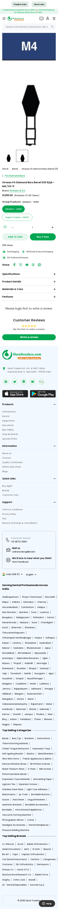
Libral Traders (33, 900)
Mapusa (17, 724)
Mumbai (23, 612)
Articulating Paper (42, 779)
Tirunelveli (15, 673)
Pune (33, 612)
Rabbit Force (41, 874)
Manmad (21, 709)
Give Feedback (20, 561)
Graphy (6, 879)
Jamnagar (41, 663)
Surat (34, 622)
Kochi (5, 627)
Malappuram (22, 617)
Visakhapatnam (10, 596)
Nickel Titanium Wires (13, 768)
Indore (13, 719)
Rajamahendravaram (28, 658)
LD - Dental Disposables (14, 884)
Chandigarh (47, 622)
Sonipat (20, 678)
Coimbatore (27, 607)
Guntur (20, 698)
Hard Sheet (18, 799)
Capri (15, 854)
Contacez (7, 864)
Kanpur (38, 637)
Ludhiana (44, 683)
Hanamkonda (9, 622)
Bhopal (32, 668)
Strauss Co (7, 869)
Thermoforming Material (15, 743)
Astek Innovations (11, 849)
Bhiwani (48, 719)
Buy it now (43, 236)
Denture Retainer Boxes (14, 763)
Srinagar (49, 688)
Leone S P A (23, 869)
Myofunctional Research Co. (17, 874)
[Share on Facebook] (14, 264)
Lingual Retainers (36, 799)
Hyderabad (45, 642)
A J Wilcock (8, 844)
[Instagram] (33, 265)
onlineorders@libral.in (23, 551)
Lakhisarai (36, 688)
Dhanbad (29, 627)
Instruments (43, 738)
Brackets (29, 738)
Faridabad (25, 719)
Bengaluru (7, 617)
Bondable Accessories (36, 804)
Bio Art (5, 854)
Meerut (6, 647)
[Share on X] (20, 264)
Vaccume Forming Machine (16, 814)
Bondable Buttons (40, 794)
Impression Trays (41, 748)
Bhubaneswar (34, 647)
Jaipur (47, 647)
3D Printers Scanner (40, 763)
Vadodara (18, 647)
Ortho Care (19, 879)
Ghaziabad (30, 642)
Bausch (47, 849)
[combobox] (29, 26)
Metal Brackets (45, 753)
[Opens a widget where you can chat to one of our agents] (47, 904)
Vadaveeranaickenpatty (14, 704)
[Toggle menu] (4, 18)
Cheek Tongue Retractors (15, 748)
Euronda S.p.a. (37, 884)
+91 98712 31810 (19, 541)
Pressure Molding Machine (15, 830)
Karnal (50, 617)
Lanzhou (17, 642)
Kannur (6, 714)
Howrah (17, 714)
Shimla (32, 709)
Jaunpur (28, 714)
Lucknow (44, 612)
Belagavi (19, 693)
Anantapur (7, 658)
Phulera (40, 714)
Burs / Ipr (16, 738)
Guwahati (7, 678)
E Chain (32, 768)
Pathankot (38, 617)
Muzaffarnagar (35, 678)
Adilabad (6, 693)
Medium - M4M (13, 208)
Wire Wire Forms (10, 758)
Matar (49, 704)
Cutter (30, 819)
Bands (5, 738)
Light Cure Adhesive (37, 789)
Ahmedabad (24, 653)
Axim (26, 849)
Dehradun (28, 602)
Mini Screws (45, 768)
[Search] (52, 27)
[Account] (48, 18)
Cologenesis (49, 859)
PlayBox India (20, 4)
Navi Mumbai (9, 612)
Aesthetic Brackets (12, 804)
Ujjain (45, 658)
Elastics (30, 753)
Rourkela (21, 668)
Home (5, 168)
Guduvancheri (34, 693)
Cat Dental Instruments (14, 859)
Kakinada (44, 709)
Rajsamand (37, 704)
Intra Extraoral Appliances (28, 809)
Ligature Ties (8, 784)
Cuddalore (21, 683)
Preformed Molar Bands (14, 774)
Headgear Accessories (13, 824)
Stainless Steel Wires (12, 789)
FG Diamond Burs (15, 175)
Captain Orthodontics (32, 854)
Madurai (24, 622)
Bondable (7, 809)
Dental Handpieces (38, 824)
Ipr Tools (23, 794)
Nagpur (6, 724)
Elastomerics (8, 794)
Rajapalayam (21, 688)
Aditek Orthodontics (37, 844)
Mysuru (6, 663)
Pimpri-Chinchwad (31, 596)
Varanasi (44, 668)
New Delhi (50, 596)
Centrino (34, 859)
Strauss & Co (17, 190)
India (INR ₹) (13, 574)
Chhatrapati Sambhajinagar (16, 637)
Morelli (32, 879)
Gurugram (39, 673)
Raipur (5, 602)
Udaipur (41, 607)
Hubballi (29, 663)
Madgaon (7, 683)
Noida (33, 683)
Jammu (6, 688)
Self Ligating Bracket (12, 753)
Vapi (4, 673)
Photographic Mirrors (13, 819)
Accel (20, 844)
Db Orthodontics (24, 864)
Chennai (41, 602)
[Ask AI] (41, 18)
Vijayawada (40, 653)
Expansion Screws (28, 784)
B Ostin (36, 849)
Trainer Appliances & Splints (37, 758)
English (29, 574)
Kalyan (5, 642)
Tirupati (17, 663)
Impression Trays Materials (16, 779)
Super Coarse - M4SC (17, 217)
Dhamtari (16, 627)
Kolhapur (50, 637)
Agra (51, 673)
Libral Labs (39, 4)
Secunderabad (10, 607)
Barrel (15, 168)
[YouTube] (27, 265)
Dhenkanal (7, 668)
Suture (5, 799)
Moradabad (8, 653)
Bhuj (4, 719)
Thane (37, 719)
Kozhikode (7, 709)
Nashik (27, 673)
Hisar (50, 714)
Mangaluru (7, 698)
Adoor (31, 698)
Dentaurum (43, 864)
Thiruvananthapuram (13, 632)
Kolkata (16, 602)
